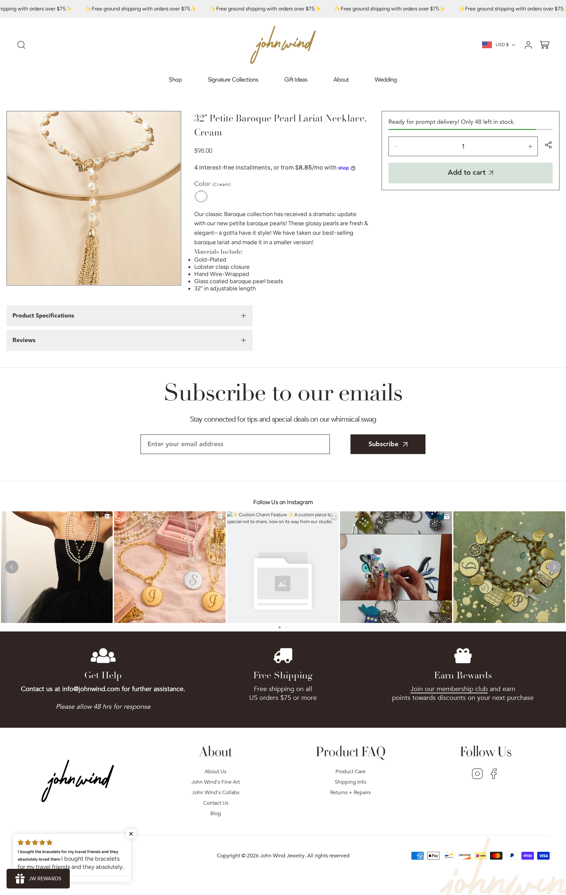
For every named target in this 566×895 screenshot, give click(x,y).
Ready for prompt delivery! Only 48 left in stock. (451, 122)
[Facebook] (494, 774)
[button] (175, 80)
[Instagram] (477, 774)
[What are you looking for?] (21, 45)
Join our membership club (449, 689)
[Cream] (201, 196)
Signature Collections (233, 80)
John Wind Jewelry (282, 855)
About (341, 80)
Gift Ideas (295, 80)
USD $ (502, 44)
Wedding (386, 80)
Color (212, 183)
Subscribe (383, 444)
